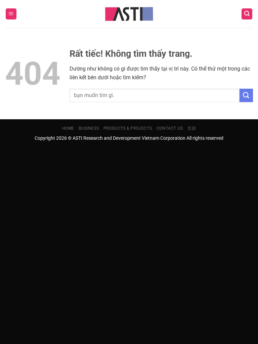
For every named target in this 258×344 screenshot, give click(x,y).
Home (68, 128)
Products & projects (127, 128)
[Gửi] (246, 95)
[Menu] (11, 13)
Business (89, 128)
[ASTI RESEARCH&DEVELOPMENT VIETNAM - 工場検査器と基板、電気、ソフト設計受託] (129, 14)
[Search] (247, 13)
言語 (191, 128)
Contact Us (170, 128)
